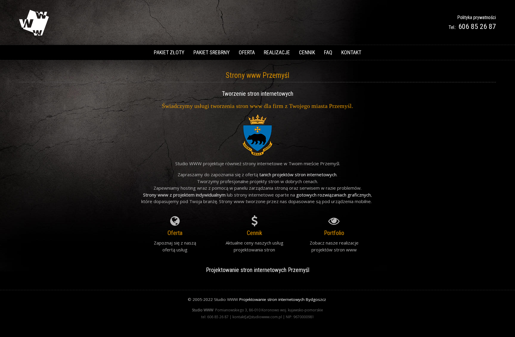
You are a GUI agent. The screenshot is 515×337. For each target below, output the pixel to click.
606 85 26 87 (477, 26)
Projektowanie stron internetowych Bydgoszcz (282, 299)
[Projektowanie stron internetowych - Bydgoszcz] (34, 34)
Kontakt (351, 52)
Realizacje (277, 52)
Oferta (247, 52)
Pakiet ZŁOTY (169, 52)
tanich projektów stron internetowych (297, 174)
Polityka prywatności (476, 17)
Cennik (307, 52)
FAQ (328, 52)
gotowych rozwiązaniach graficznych (333, 195)
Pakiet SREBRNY (211, 52)
